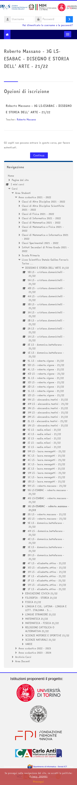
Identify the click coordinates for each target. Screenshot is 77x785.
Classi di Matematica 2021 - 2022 (41, 222)
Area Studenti (23, 193)
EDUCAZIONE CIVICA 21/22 (41, 593)
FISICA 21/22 (33, 602)
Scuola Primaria (31, 255)
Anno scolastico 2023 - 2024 (35, 653)
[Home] (38, 8)
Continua (38, 155)
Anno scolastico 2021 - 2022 (35, 197)
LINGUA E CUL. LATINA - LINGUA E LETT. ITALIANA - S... (46, 608)
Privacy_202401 (38, 776)
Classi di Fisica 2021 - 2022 (38, 214)
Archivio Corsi (23, 657)
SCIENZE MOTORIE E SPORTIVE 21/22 (47, 635)
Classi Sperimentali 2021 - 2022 (40, 243)
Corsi (15, 188)
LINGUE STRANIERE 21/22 (40, 614)
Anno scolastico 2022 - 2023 (35, 648)
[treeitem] (38, 418)
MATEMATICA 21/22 (36, 619)
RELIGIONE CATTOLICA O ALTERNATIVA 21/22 (39, 629)
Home (11, 176)
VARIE (28, 644)
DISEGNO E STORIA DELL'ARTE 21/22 (47, 268)
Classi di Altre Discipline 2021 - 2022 (43, 201)
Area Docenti (22, 661)
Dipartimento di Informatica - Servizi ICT (50, 767)
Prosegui (38, 782)
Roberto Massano (26, 119)
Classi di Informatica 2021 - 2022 (41, 218)
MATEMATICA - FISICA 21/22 (42, 623)
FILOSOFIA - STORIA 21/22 (41, 598)
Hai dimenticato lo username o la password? (47, 25)
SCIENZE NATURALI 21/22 (40, 640)
